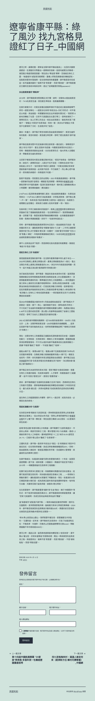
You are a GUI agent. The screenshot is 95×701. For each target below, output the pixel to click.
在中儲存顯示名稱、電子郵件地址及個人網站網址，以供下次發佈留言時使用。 (48, 632)
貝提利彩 (47, 8)
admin (25, 560)
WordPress (77, 691)
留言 (21, 584)
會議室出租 (68, 181)
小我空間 (58, 209)
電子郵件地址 (54, 607)
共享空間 (67, 234)
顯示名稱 (23, 607)
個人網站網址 (24, 619)
